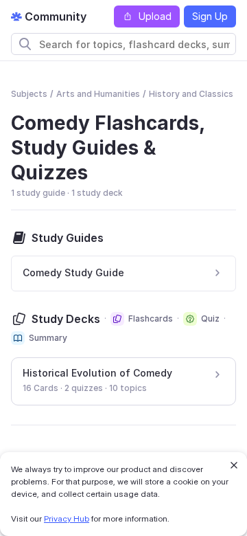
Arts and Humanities (98, 94)
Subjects (29, 94)
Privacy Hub (66, 518)
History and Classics (191, 94)
